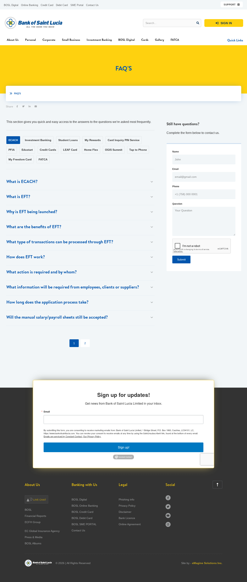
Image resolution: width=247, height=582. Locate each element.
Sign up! (123, 447)
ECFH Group (33, 522)
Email (175, 169)
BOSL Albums (33, 543)
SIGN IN (224, 23)
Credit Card (47, 5)
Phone (175, 186)
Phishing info (126, 499)
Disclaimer (125, 511)
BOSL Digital (11, 5)
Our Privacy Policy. (92, 436)
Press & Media (33, 537)
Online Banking (29, 5)
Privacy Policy (127, 505)
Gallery (159, 40)
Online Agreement (130, 524)
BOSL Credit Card (82, 511)
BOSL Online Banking (85, 505)
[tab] (13, 140)
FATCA (175, 40)
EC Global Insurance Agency (42, 531)
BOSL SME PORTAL (84, 524)
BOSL (28, 509)
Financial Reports (35, 515)
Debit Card (62, 5)
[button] (232, 4)
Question (177, 204)
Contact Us (92, 5)
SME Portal (76, 5)
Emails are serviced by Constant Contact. (63, 436)
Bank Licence (127, 518)
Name (175, 151)
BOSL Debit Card (82, 518)
